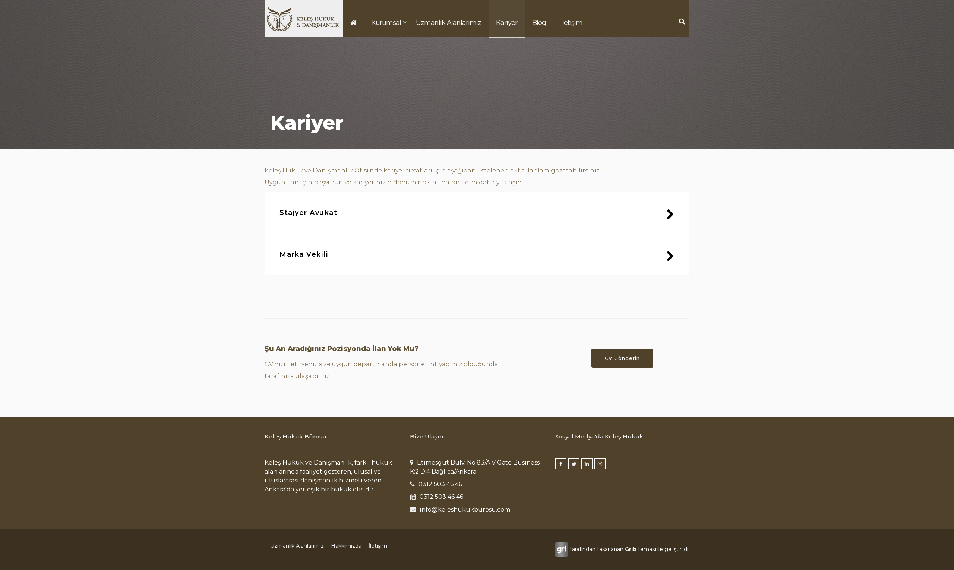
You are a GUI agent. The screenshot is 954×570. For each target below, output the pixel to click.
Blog (539, 23)
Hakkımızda (346, 545)
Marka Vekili (303, 254)
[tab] (477, 213)
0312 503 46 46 (440, 484)
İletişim (571, 23)
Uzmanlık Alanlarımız (448, 23)
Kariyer (506, 23)
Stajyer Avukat (308, 213)
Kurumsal (386, 23)
